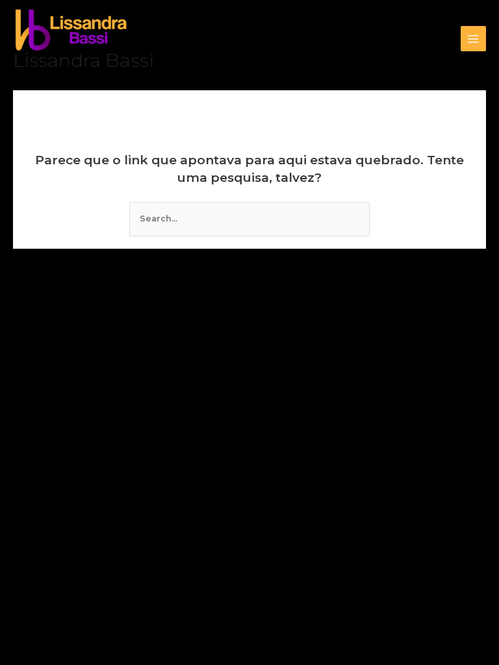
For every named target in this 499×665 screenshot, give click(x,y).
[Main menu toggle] (473, 38)
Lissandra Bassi (83, 60)
